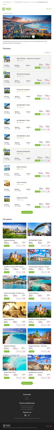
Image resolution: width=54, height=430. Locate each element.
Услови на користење (27, 407)
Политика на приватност (27, 409)
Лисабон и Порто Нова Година (13, 266)
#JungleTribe (16, 418)
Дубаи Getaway (21, 167)
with (49, 426)
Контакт (27, 399)
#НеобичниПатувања (23, 418)
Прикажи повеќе (27, 212)
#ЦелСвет (38, 418)
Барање (44, 67)
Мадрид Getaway (22, 198)
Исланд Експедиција (23, 74)
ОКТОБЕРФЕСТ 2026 (23, 105)
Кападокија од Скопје (36, 372)
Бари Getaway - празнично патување (28, 58)
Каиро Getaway (22, 182)
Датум (48, 52)
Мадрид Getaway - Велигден (38, 346)
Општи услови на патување (27, 405)
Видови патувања (8, 13)
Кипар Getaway (33, 293)
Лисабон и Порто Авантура (37, 319)
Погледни (37, 67)
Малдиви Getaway (9, 346)
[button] (7, 2)
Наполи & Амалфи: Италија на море (15, 293)
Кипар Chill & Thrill (10, 372)
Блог (27, 397)
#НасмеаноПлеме (32, 418)
